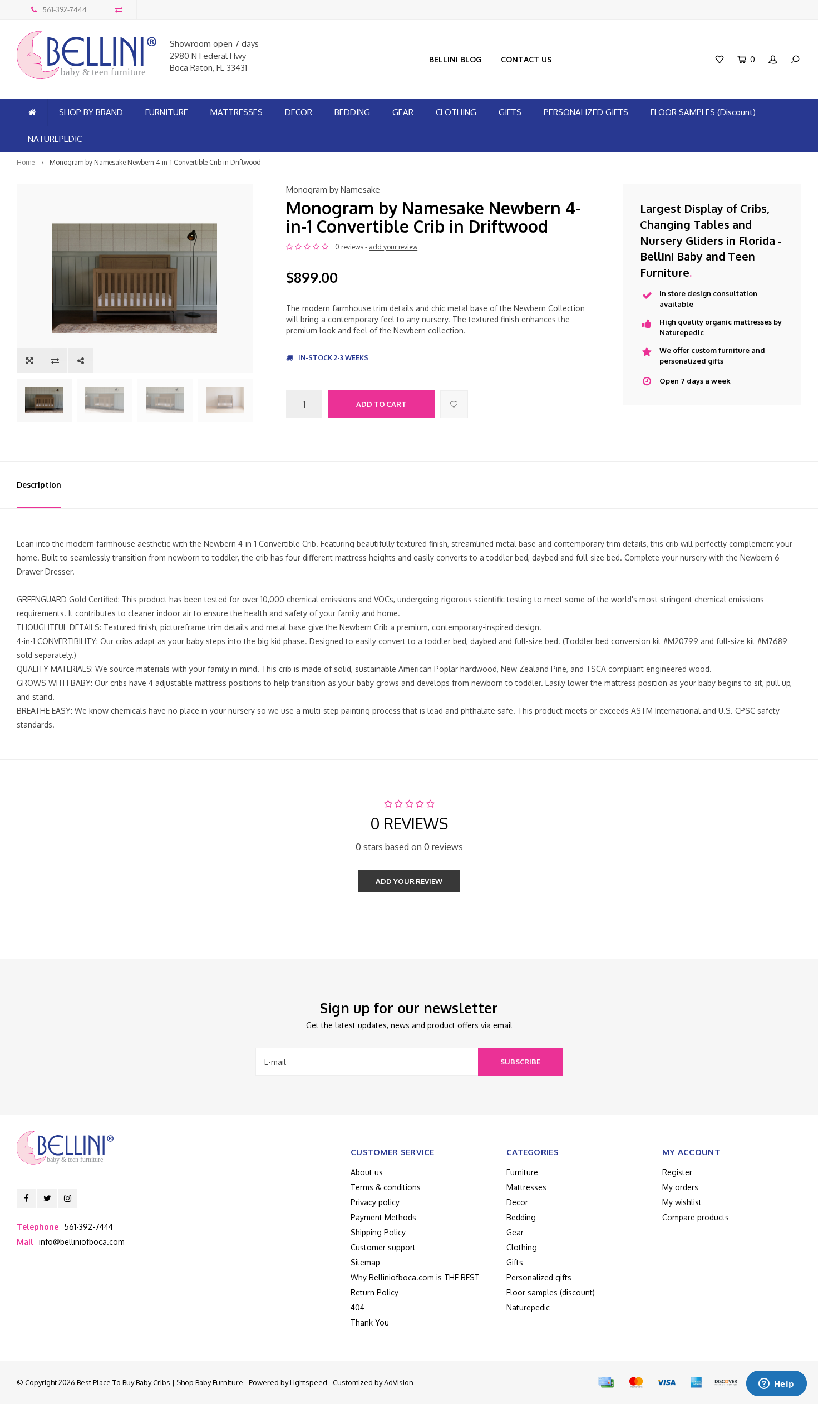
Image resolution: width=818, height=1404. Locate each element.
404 (357, 1307)
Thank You (370, 1322)
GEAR (402, 112)
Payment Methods (383, 1217)
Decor (517, 1202)
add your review (393, 247)
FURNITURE (166, 112)
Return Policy (374, 1292)
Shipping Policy (378, 1232)
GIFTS (510, 112)
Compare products (695, 1217)
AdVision (398, 1382)
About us (367, 1172)
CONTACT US (526, 59)
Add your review (409, 881)
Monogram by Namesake (333, 189)
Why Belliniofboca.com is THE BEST (415, 1277)
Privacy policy (375, 1202)
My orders (680, 1187)
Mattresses (526, 1187)
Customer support (383, 1247)
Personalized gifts (538, 1277)
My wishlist (682, 1202)
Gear (515, 1232)
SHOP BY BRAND (91, 112)
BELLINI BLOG (455, 59)
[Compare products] (118, 9)
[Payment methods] (606, 1382)
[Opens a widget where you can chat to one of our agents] (776, 1384)
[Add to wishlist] (454, 404)
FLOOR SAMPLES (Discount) (703, 112)
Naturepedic (528, 1307)
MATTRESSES (236, 112)
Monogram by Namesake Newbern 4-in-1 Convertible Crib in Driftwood (155, 162)
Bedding (521, 1217)
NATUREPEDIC (55, 139)
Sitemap (365, 1262)
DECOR (298, 112)
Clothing (521, 1247)
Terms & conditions (386, 1187)
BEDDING (352, 112)
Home (26, 162)
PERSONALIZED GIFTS (586, 112)
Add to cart (381, 404)
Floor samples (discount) (550, 1292)
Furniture (522, 1172)
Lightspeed (308, 1382)
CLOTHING (456, 112)
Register (677, 1172)
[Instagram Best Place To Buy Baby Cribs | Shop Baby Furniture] (67, 1198)
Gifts (514, 1262)
